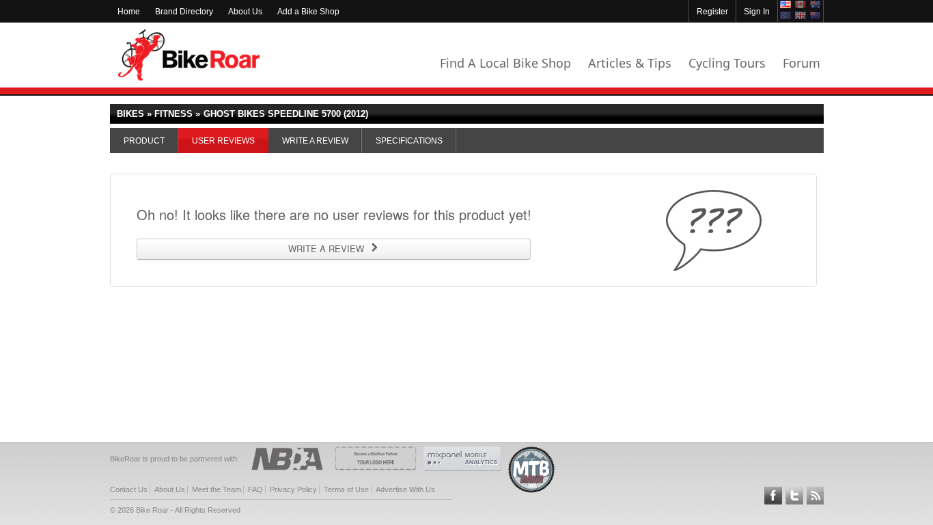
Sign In (757, 11)
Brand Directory (184, 11)
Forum (801, 63)
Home (128, 11)
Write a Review (315, 141)
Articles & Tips (629, 63)
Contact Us (129, 489)
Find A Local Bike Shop (505, 63)
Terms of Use (346, 489)
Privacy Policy (293, 489)
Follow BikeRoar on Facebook (773, 495)
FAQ (255, 489)
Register (712, 11)
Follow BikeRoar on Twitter (794, 495)
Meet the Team (216, 489)
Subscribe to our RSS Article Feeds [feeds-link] (815, 495)
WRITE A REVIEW (326, 248)
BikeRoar (189, 55)
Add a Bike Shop (308, 11)
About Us (245, 11)
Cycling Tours (727, 63)
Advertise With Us (405, 489)
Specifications (409, 141)
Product (144, 141)
